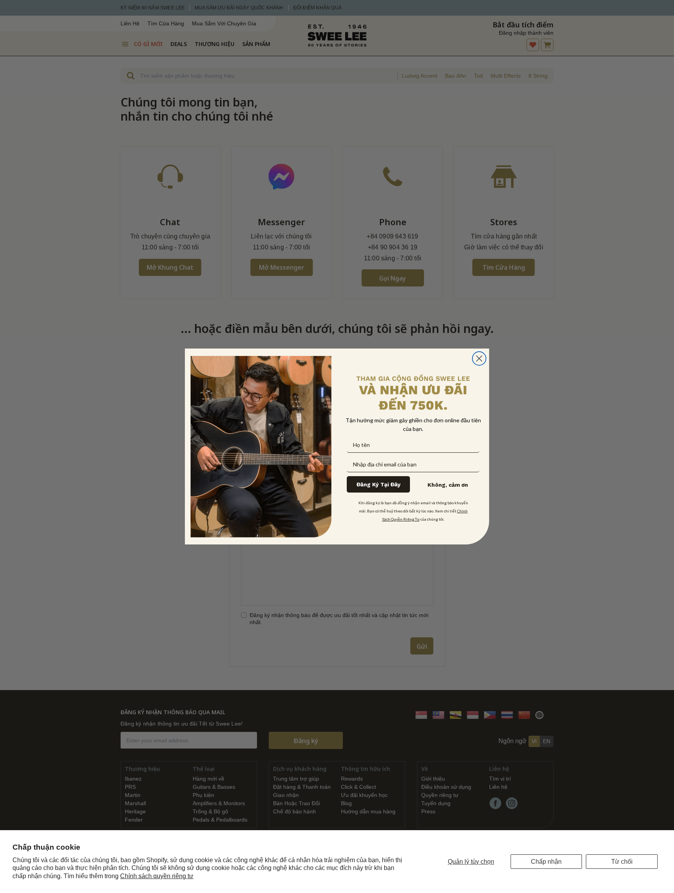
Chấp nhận (546, 861)
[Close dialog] (479, 358)
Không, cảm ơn (447, 485)
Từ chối (622, 861)
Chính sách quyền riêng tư (156, 876)
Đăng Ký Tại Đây (379, 484)
